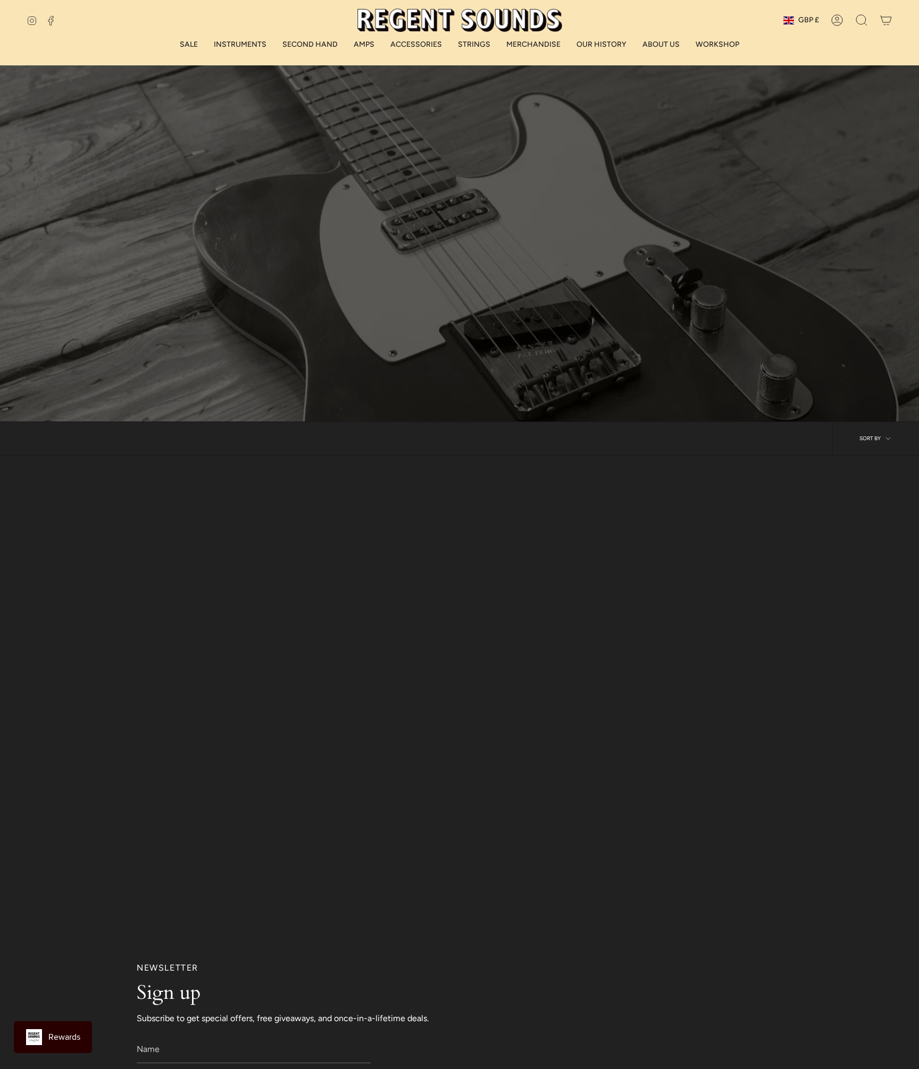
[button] (861, 20)
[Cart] (886, 20)
